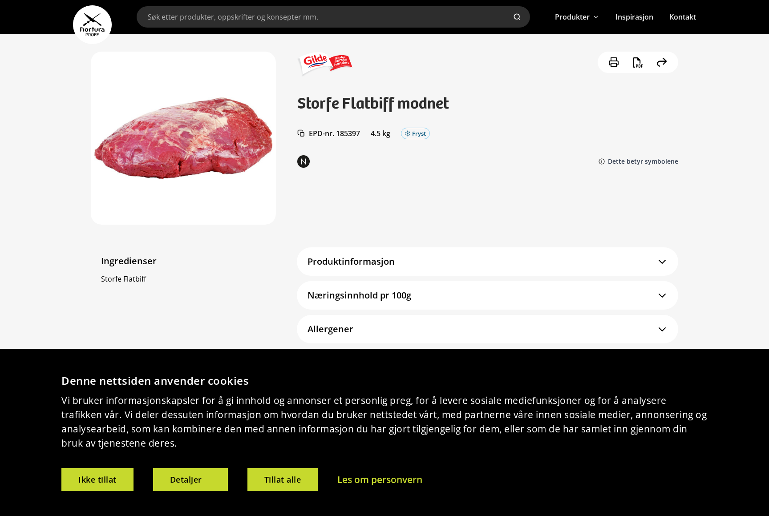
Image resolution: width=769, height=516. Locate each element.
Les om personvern (379, 479)
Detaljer (186, 479)
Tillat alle (282, 479)
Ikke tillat (97, 479)
